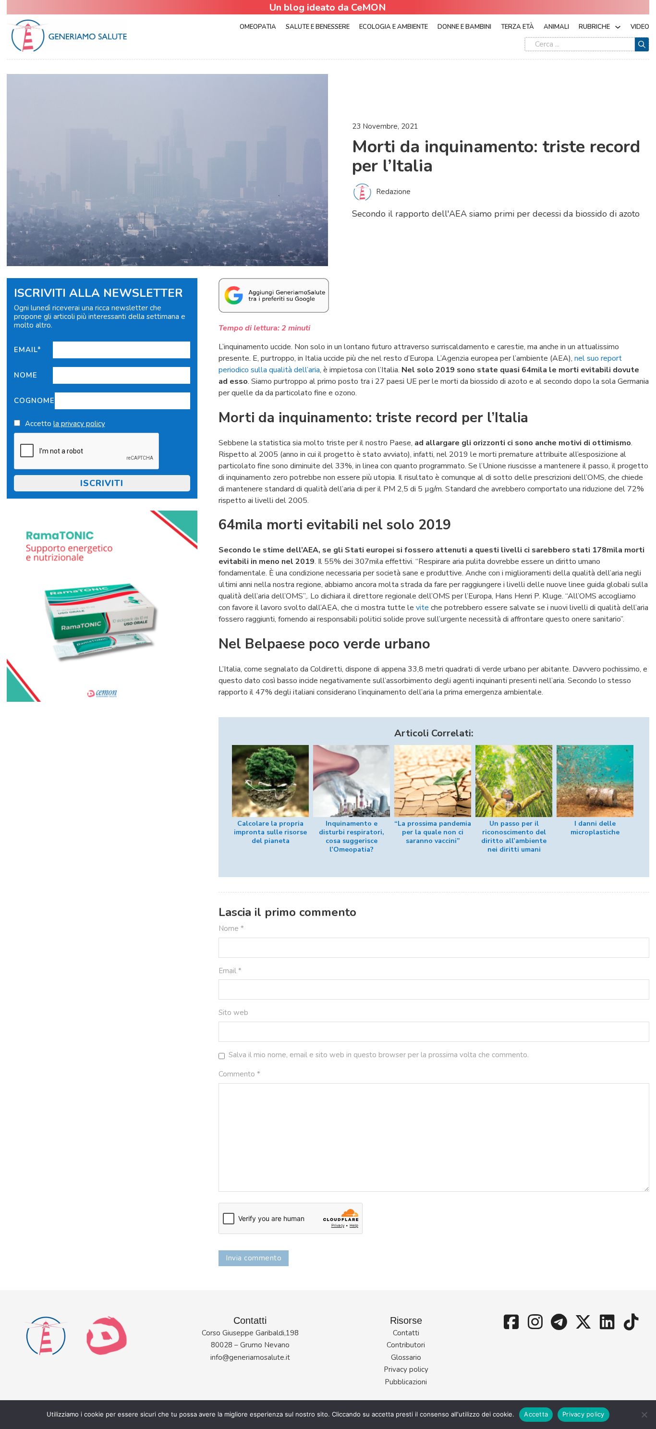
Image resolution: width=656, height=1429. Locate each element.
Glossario (406, 1357)
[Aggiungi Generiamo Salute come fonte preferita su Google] (274, 295)
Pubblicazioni (406, 1382)
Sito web (233, 1012)
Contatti (406, 1333)
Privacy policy (406, 1369)
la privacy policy (79, 423)
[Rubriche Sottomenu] (618, 27)
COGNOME (34, 400)
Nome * (231, 928)
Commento (239, 1074)
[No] (644, 1414)
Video (640, 27)
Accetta (536, 1414)
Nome (25, 375)
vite (422, 607)
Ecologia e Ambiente (393, 27)
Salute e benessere (318, 27)
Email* (27, 349)
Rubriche (594, 27)
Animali (556, 27)
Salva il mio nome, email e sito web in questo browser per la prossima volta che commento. (379, 1055)
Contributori (406, 1345)
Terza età (517, 27)
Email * (230, 971)
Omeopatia (258, 27)
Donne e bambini (464, 27)
